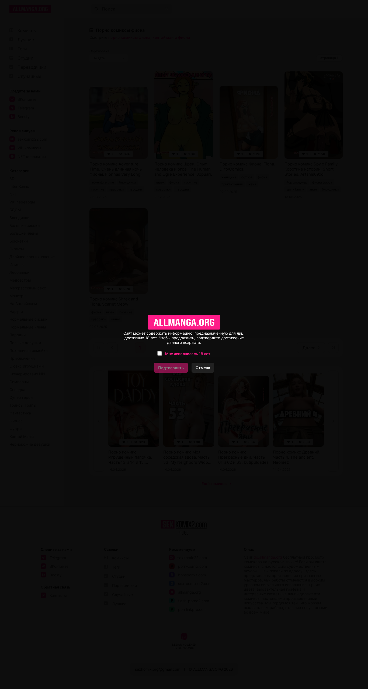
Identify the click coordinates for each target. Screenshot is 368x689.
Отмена (203, 367)
